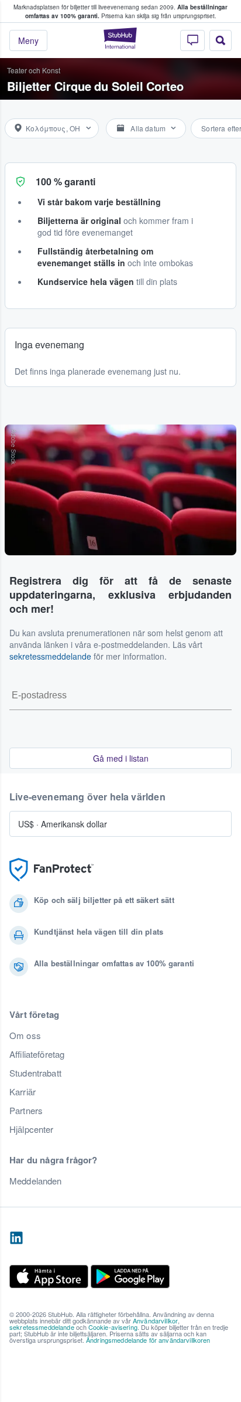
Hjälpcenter (31, 1129)
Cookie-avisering (112, 1327)
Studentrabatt (35, 1073)
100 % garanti (65, 181)
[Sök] (220, 40)
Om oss (25, 1035)
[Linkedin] (16, 1238)
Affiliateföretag (36, 1054)
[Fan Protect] (51, 870)
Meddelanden (35, 1181)
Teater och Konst (33, 70)
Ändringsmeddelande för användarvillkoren (148, 1340)
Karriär (22, 1092)
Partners (26, 1110)
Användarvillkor (155, 1320)
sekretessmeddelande (50, 656)
